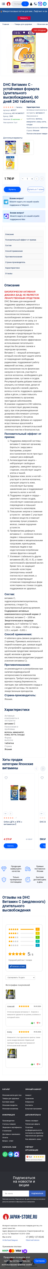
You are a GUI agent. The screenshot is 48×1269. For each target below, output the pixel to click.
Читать (19, 107)
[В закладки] (42, 179)
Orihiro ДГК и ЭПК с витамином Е (13, 823)
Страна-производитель (15, 262)
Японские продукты (9, 1105)
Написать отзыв (18, 966)
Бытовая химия (8, 1102)
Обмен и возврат (31, 1121)
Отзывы (8, 273)
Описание (9, 234)
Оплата (5, 1138)
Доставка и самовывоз (11, 1134)
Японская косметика (10, 1109)
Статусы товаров (9, 1124)
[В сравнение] (37, 179)
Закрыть (24, 18)
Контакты (29, 1105)
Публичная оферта (32, 1124)
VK (3, 1240)
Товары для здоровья (10, 1098)
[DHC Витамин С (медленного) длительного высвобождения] (12, 1053)
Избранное (29, 1102)
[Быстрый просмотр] (5, 813)
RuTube (8, 1240)
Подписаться (37, 1193)
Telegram (14, 1240)
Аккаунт (28, 1095)
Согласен (40, 1261)
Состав (8, 245)
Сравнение (29, 1098)
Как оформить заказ (33, 1139)
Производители (8, 1121)
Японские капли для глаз (11, 1095)
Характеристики (12, 268)
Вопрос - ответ (7, 1141)
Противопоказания (13, 257)
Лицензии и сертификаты (12, 1127)
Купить (12, 189)
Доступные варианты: (13, 138)
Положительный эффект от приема (20, 240)
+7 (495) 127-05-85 (35, 1237)
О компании (6, 1131)
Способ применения (14, 251)
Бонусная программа (33, 1109)
